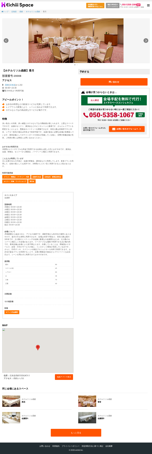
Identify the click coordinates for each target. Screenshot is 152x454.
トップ (5, 12)
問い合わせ (114, 82)
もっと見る (76, 433)
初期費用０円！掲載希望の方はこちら (95, 5)
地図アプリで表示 (64, 377)
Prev (6, 40)
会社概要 (109, 446)
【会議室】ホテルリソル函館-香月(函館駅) (17, 6)
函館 (21, 12)
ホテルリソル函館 (33, 12)
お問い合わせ (44, 446)
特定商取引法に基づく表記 (92, 446)
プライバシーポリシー (71, 446)
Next (146, 40)
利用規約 (56, 446)
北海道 (14, 12)
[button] (148, 5)
